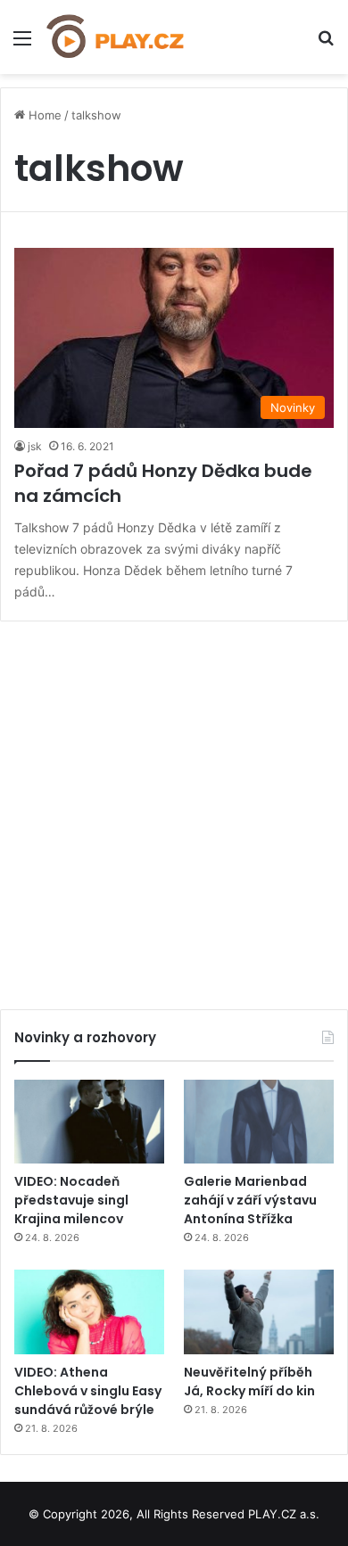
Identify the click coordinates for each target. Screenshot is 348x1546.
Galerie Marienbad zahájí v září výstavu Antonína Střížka (250, 1200)
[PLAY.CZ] (116, 37)
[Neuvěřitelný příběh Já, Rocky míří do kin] (259, 1312)
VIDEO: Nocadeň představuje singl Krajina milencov (71, 1200)
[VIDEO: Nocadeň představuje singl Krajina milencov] (89, 1122)
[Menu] (22, 44)
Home (43, 115)
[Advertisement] (174, 809)
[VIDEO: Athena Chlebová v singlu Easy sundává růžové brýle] (89, 1312)
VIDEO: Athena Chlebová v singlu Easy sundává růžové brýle (88, 1391)
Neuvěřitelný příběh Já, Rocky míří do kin (249, 1381)
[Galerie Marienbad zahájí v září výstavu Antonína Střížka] (259, 1122)
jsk (35, 446)
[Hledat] (326, 44)
